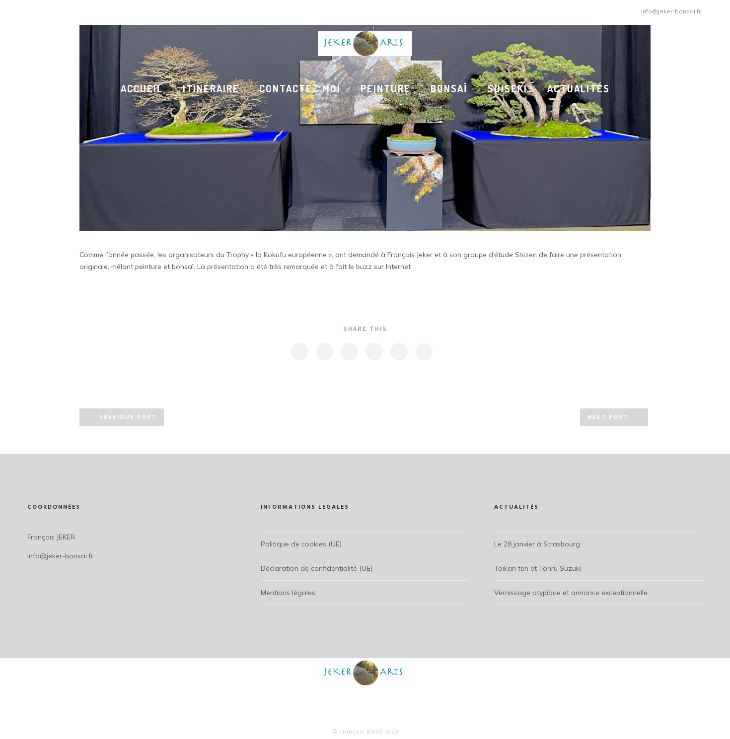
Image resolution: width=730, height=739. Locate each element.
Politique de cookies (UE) (301, 543)
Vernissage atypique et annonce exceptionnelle (571, 592)
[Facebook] (16, 9)
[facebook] (299, 351)
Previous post (127, 417)
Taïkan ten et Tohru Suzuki (537, 568)
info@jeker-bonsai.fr (671, 11)
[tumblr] (398, 351)
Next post (607, 417)
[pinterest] (373, 351)
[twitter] (324, 351)
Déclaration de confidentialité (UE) (316, 568)
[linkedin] (349, 351)
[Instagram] (28, 9)
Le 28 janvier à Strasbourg (537, 543)
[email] (423, 351)
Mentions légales (288, 592)
